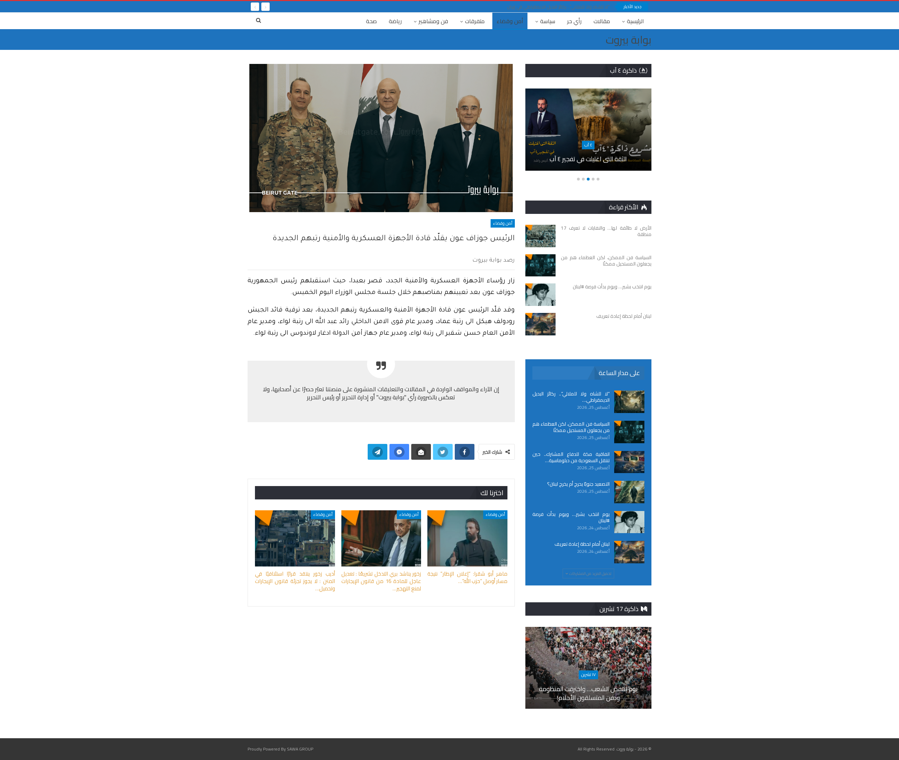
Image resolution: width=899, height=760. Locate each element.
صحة (371, 21)
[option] (588, 133)
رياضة (395, 21)
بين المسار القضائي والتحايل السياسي (588, 159)
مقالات (601, 21)
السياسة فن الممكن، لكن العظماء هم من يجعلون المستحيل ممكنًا (571, 427)
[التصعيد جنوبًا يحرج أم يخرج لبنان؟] (629, 492)
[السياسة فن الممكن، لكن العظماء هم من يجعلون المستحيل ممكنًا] (540, 265)
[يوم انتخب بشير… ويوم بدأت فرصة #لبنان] (540, 294)
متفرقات (475, 21)
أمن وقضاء (510, 21)
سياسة (547, 21)
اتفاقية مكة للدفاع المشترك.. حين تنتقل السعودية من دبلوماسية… (571, 457)
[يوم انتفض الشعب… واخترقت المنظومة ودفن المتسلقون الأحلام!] (588, 668)
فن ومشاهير (433, 21)
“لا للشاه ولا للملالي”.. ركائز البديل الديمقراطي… (571, 397)
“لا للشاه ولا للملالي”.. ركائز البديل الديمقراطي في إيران (558, 6)
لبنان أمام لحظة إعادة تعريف (582, 544)
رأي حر (574, 21)
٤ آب (588, 145)
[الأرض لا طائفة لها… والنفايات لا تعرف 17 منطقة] (540, 236)
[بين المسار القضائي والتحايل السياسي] (588, 130)
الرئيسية (635, 21)
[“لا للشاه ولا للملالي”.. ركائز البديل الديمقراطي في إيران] (629, 402)
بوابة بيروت (628, 40)
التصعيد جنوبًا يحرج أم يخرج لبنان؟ (578, 484)
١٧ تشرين (588, 674)
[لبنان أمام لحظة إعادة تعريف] (540, 324)
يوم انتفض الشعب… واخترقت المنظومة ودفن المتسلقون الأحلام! (588, 693)
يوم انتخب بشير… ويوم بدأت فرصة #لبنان (571, 517)
